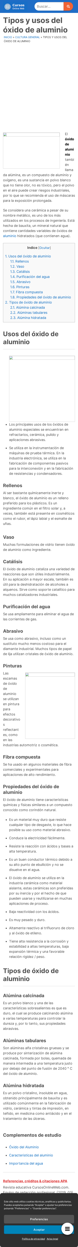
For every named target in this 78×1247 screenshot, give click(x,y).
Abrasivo (20, 282)
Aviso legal (52, 1238)
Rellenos (19, 261)
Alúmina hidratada (28, 318)
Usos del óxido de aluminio (28, 256)
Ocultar (44, 248)
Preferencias (39, 1219)
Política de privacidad (33, 1238)
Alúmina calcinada (27, 307)
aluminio (9, 236)
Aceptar (39, 1229)
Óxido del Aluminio (24, 1147)
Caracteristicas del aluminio (31, 1155)
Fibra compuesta (26, 292)
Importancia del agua (26, 1163)
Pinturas (19, 287)
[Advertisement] (39, 85)
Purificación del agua (30, 277)
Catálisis (20, 272)
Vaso (17, 266)
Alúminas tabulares (28, 313)
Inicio (8, 37)
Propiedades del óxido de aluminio (40, 297)
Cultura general (27, 37)
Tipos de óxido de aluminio (28, 302)
